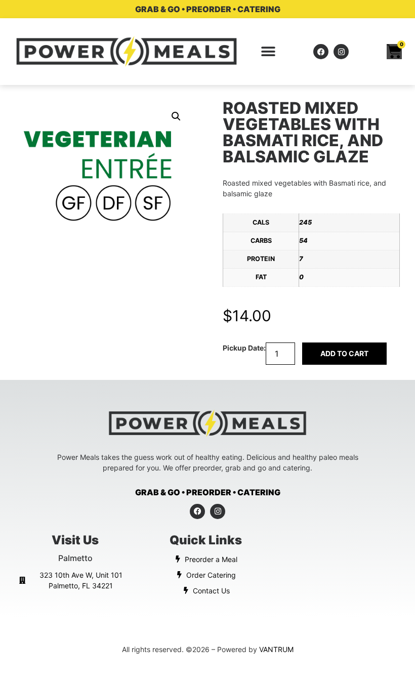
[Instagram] (341, 51)
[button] (268, 51)
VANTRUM (276, 649)
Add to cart (344, 353)
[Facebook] (320, 51)
